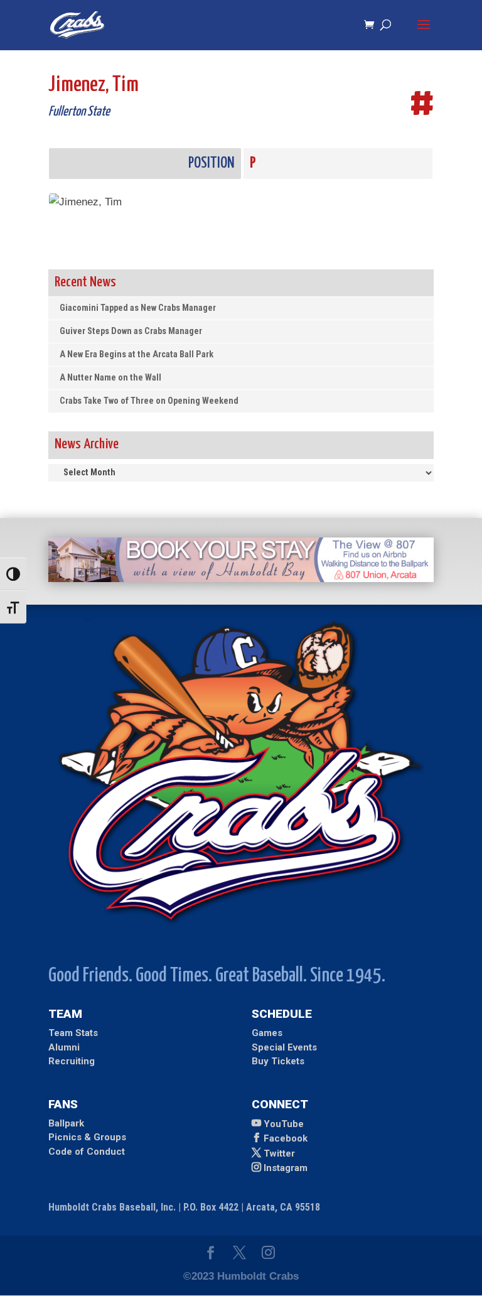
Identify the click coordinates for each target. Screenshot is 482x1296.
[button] (424, 32)
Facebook (286, 1138)
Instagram (286, 1168)
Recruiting (71, 1061)
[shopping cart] (372, 25)
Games (267, 1033)
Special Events (284, 1047)
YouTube (284, 1124)
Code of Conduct (86, 1151)
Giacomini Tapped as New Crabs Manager (138, 308)
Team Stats (73, 1033)
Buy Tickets (278, 1061)
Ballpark (66, 1123)
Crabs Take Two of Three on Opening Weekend (149, 401)
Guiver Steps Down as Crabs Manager (131, 331)
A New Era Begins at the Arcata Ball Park (136, 354)
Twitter (279, 1153)
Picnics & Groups (87, 1137)
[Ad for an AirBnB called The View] (241, 579)
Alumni (64, 1047)
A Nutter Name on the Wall (110, 377)
